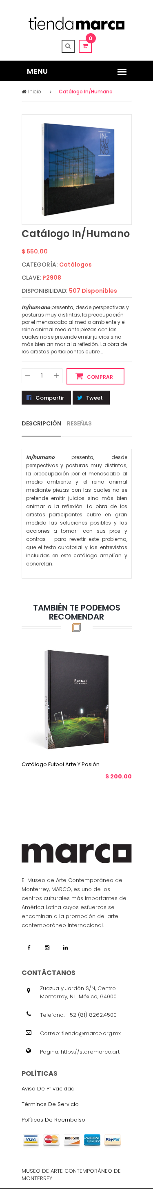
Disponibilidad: (44, 290)
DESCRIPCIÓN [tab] (41, 423)
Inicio (34, 91)
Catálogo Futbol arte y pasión (61, 764)
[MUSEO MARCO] (76, 23)
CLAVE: (31, 277)
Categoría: (40, 264)
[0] (85, 46)
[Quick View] (84, 740)
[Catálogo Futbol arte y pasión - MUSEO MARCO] (77, 698)
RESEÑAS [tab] (79, 423)
